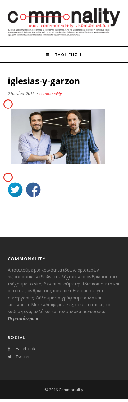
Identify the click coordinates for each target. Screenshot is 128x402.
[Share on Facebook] (33, 190)
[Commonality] (64, 35)
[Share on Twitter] (15, 190)
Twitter (23, 357)
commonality (50, 93)
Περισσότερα (23, 318)
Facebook (25, 348)
